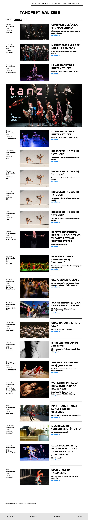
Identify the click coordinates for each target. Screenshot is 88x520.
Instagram (32, 496)
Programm (18, 19)
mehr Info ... (55, 35)
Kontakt (79, 516)
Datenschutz (33, 516)
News (78, 3)
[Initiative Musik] (77, 507)
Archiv (25, 19)
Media (65, 3)
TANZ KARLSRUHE (47, 3)
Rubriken (82, 3)
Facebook (40, 496)
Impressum (9, 516)
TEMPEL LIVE (35, 3)
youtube (48, 496)
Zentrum (71, 3)
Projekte (58, 3)
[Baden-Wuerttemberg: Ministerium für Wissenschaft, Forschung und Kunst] (35, 507)
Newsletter (56, 496)
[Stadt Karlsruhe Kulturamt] (12, 507)
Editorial (9, 19)
